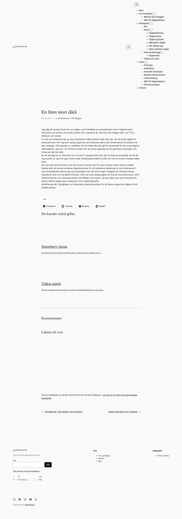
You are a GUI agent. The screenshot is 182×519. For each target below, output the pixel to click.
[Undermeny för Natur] (151, 30)
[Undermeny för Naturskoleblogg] (162, 52)
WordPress (30, 505)
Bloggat (78, 118)
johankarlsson (64, 118)
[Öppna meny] (128, 47)
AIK (72, 118)
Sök (14, 461)
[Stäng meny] (136, 4)
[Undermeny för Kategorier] (151, 23)
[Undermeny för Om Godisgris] (154, 14)
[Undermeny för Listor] (146, 62)
